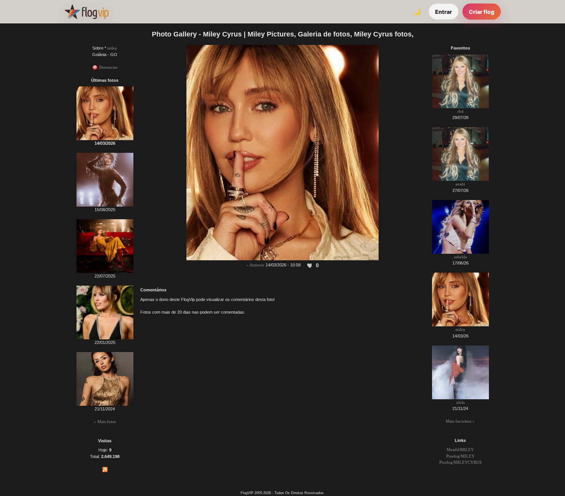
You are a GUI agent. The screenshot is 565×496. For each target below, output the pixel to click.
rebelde (460, 257)
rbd (460, 111)
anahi (460, 184)
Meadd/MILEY (460, 449)
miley (112, 48)
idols (460, 402)
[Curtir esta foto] (310, 265)
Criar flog (481, 11)
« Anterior (255, 265)
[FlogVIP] (86, 11)
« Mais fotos (105, 421)
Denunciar (108, 67)
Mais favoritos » (460, 421)
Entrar (443, 11)
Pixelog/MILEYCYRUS (460, 462)
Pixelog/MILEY (460, 456)
